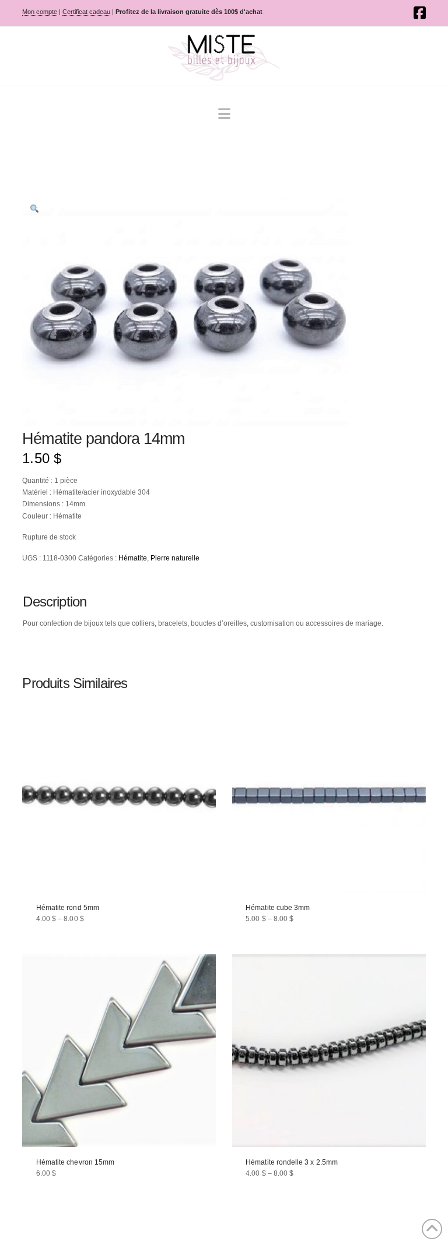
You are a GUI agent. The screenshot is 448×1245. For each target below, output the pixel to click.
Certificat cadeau (86, 11)
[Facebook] (420, 13)
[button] (224, 114)
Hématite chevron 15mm (75, 1162)
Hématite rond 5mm (67, 908)
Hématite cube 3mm (278, 908)
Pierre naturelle (175, 558)
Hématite (132, 558)
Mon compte (39, 11)
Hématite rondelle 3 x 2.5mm (292, 1162)
